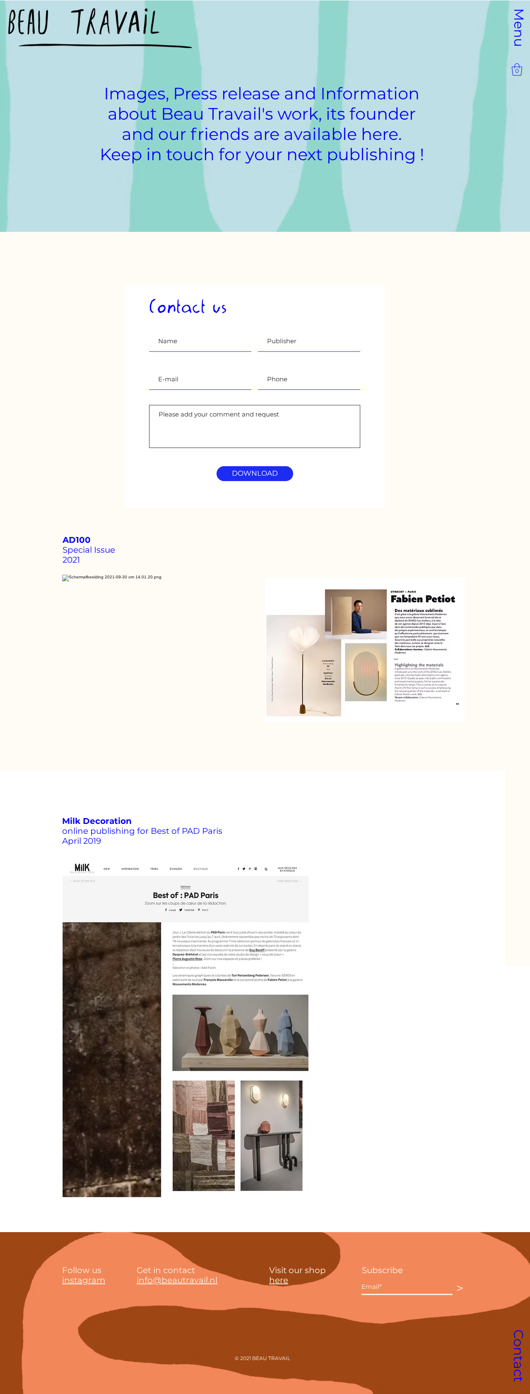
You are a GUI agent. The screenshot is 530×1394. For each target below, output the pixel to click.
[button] (518, 27)
